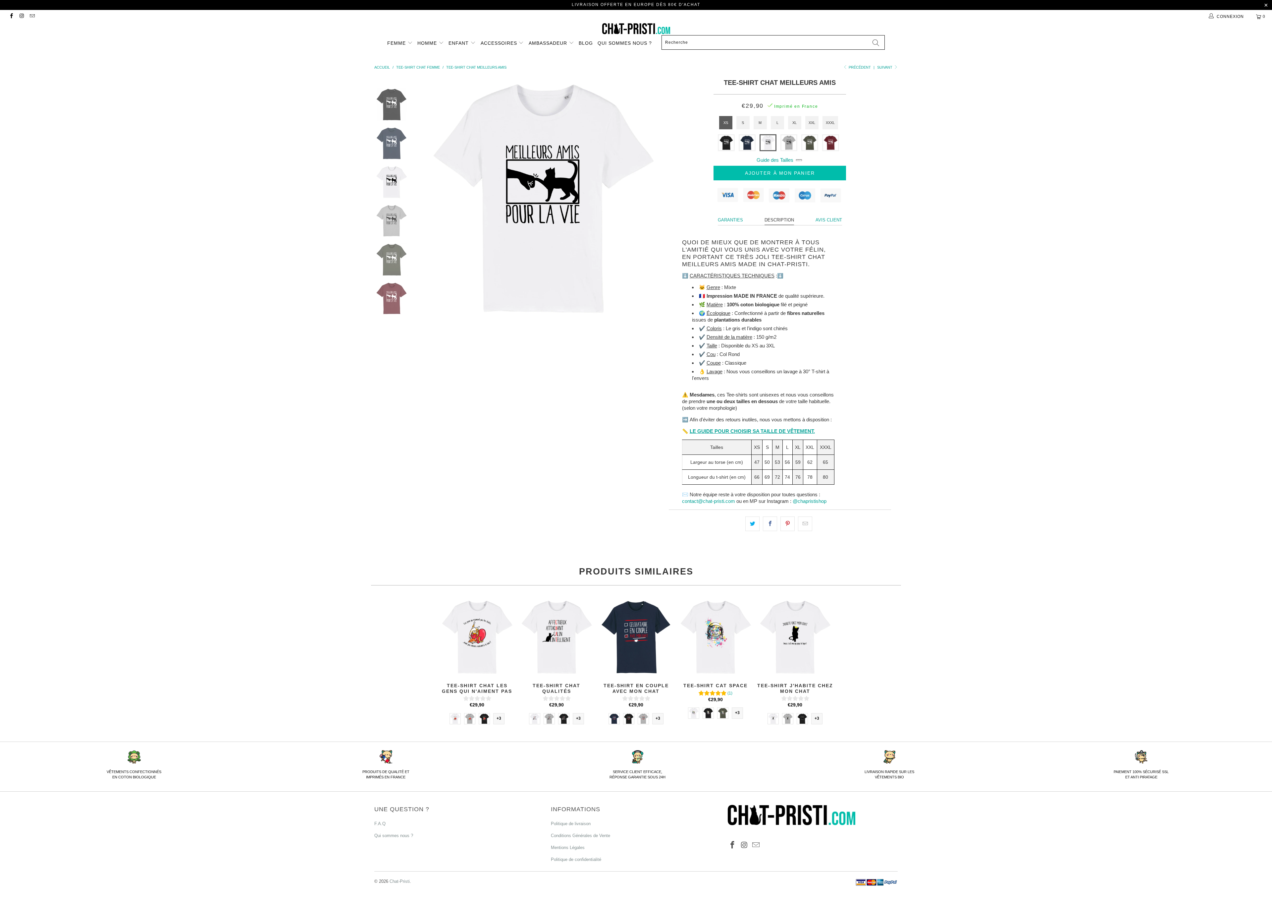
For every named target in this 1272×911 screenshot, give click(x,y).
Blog (586, 43)
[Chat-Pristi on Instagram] (21, 16)
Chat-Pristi (400, 881)
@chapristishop (809, 501)
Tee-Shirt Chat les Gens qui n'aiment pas (477, 637)
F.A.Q (380, 823)
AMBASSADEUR (549, 43)
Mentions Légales (568, 847)
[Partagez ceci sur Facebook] (770, 523)
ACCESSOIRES (500, 43)
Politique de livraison (571, 823)
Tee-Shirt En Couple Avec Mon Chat (636, 637)
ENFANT (459, 43)
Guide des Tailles (775, 160)
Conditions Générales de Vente (580, 835)
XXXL (830, 123)
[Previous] (436, 197)
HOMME (428, 43)
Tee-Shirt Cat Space (715, 637)
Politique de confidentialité (576, 859)
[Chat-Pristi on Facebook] (11, 16)
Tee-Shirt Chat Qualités (556, 637)
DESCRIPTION (779, 219)
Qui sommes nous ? (625, 43)
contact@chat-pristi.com (708, 501)
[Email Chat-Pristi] (32, 16)
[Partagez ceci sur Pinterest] (787, 523)
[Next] (649, 197)
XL (794, 123)
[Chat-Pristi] (636, 28)
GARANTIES (730, 219)
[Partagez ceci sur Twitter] (752, 523)
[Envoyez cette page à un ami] (805, 523)
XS (725, 123)
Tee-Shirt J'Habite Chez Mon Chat (795, 637)
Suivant (885, 67)
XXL (812, 123)
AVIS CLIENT (829, 219)
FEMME (397, 43)
